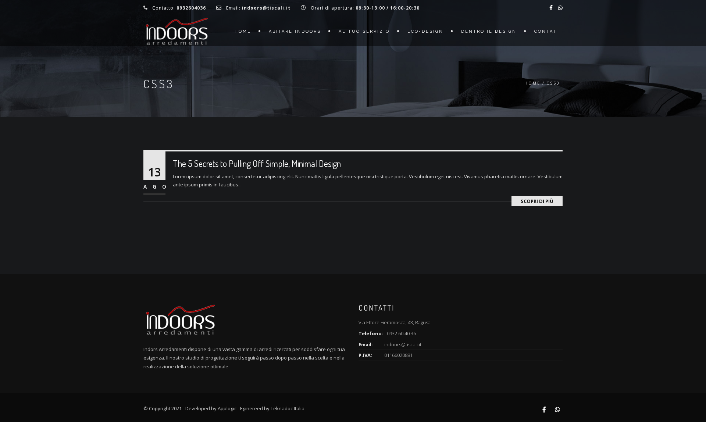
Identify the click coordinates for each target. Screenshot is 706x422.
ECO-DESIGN (425, 31)
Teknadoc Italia (287, 408)
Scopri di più (537, 201)
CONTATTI (548, 31)
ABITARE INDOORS (295, 31)
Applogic (227, 408)
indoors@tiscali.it (402, 344)
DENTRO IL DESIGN (489, 31)
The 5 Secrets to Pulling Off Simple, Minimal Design (257, 163)
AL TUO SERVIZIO (364, 31)
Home (243, 31)
